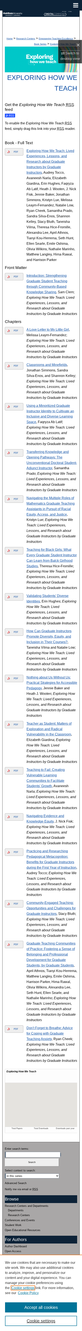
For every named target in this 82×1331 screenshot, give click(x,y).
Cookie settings (22, 1288)
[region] (41, 1293)
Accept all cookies (41, 1307)
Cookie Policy (28, 1293)
